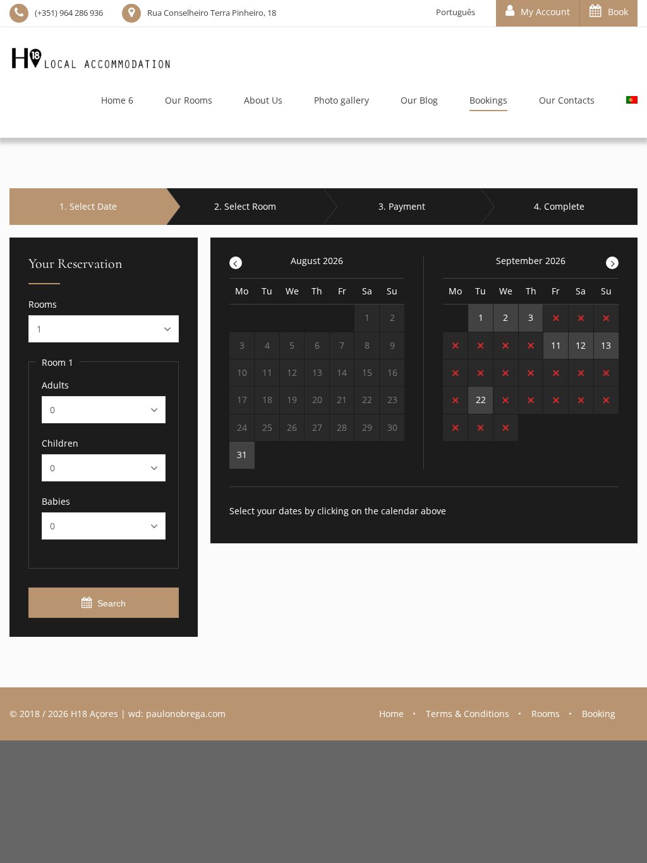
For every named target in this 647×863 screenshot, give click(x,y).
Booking (598, 714)
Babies (56, 501)
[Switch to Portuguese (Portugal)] (624, 103)
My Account (545, 12)
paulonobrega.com (186, 714)
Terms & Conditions (467, 714)
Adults (55, 385)
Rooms (42, 304)
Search (111, 603)
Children (60, 443)
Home (391, 714)
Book (618, 12)
